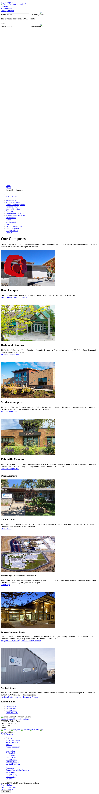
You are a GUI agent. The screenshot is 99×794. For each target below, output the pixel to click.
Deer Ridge (5, 585)
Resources (10, 768)
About (8, 188)
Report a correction (8, 787)
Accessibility (11, 772)
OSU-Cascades (7, 734)
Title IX (9, 745)
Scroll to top (6, 792)
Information (10, 751)
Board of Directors (13, 209)
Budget (8, 220)
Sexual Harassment (13, 742)
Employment (11, 222)
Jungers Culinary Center (10, 641)
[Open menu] (4, 23)
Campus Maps (11, 711)
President (9, 211)
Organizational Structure (15, 213)
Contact (9, 233)
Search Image (34, 14)
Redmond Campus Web (10, 354)
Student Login (6, 8)
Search (3, 14)
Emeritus (9, 779)
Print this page (7, 789)
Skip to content (6, 2)
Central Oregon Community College (15, 719)
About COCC (11, 200)
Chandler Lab (6, 529)
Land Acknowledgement (15, 205)
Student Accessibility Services (17, 770)
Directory (4, 6)
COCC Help (10, 777)
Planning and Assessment (15, 215)
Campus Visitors (12, 231)
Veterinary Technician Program (26, 697)
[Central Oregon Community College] (16, 4)
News (8, 224)
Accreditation (11, 218)
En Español (10, 753)
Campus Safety (11, 774)
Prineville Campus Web (10, 469)
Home (8, 186)
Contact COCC (12, 713)
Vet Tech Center (7, 697)
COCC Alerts (11, 757)
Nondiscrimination (13, 747)
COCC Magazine (12, 228)
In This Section (11, 196)
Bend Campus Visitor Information (14, 297)
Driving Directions (13, 764)
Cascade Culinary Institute (31, 641)
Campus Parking (12, 762)
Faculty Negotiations (14, 226)
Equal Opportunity (13, 740)
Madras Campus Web (9, 412)
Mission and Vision (13, 202)
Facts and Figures (12, 207)
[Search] (2, 23)
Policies (9, 738)
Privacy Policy (6, 785)
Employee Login (7, 11)
